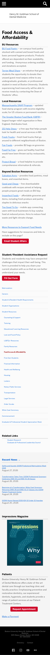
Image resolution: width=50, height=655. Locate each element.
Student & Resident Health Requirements (17, 300)
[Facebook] (14, 650)
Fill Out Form (11, 278)
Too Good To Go (10, 207)
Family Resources (10, 346)
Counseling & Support (12, 318)
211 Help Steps (9, 128)
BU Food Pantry (9, 48)
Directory (20, 643)
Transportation (9, 393)
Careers (5, 294)
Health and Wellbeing (12, 370)
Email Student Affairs (15, 241)
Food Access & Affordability (15, 352)
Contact (30, 643)
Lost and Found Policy (12, 335)
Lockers (7, 381)
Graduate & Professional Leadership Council (24, 443)
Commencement (8, 416)
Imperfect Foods (10, 195)
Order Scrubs (9, 404)
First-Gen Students (11, 358)
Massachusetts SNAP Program (17, 105)
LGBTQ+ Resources (11, 341)
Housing (7, 375)
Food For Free (9, 150)
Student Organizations (10, 306)
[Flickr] (36, 650)
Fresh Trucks (8, 137)
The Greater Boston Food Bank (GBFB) (21, 117)
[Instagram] (21, 650)
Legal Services (9, 398)
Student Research (14, 440)
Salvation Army (9, 175)
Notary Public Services (12, 387)
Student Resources (9, 312)
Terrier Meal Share (11, 70)
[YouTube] (29, 650)
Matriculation (7, 288)
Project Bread (9, 161)
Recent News (9, 459)
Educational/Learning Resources (16, 329)
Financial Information (12, 364)
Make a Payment (10, 616)
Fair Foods (7, 145)
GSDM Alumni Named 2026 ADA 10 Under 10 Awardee (22, 500)
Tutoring (7, 323)
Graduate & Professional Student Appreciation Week (22, 422)
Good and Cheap (10, 183)
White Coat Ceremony (10, 410)
